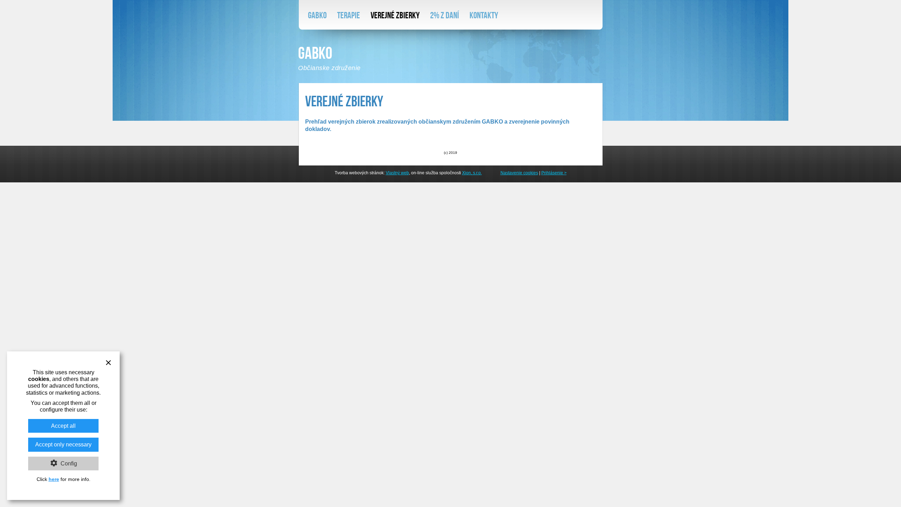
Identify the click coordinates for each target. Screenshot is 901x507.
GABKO (317, 15)
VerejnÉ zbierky (395, 15)
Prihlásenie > (554, 172)
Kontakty (484, 15)
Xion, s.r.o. (472, 172)
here (54, 479)
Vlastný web (397, 172)
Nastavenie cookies (519, 172)
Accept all (63, 426)
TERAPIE (348, 15)
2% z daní (444, 15)
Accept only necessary (63, 444)
